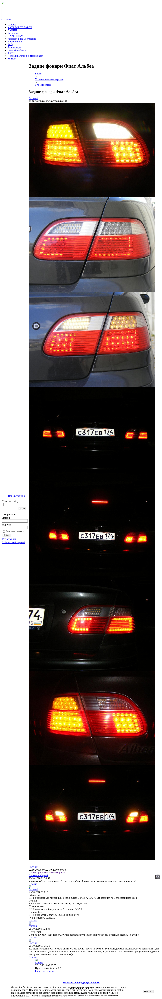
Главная (12, 24)
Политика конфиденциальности (47, 995)
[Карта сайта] (7, 19)
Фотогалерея (14, 47)
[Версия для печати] (10, 19)
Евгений (33, 98)
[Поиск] (5, 19)
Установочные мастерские (22, 38)
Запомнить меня (15, 531)
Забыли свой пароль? (13, 542)
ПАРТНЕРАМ (15, 36)
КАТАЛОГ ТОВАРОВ (20, 27)
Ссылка (33, 884)
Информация (15, 41)
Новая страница (16, 496)
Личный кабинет (17, 50)
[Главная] (78, 17)
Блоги (38, 73)
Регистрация (9, 539)
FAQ (10, 44)
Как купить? (14, 33)
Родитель (40, 971)
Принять (148, 991)
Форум (11, 53)
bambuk (33, 926)
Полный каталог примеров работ (25, 55)
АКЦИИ (12, 30)
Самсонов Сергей (38, 875)
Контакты (13, 58)
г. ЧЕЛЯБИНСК (44, 85)
